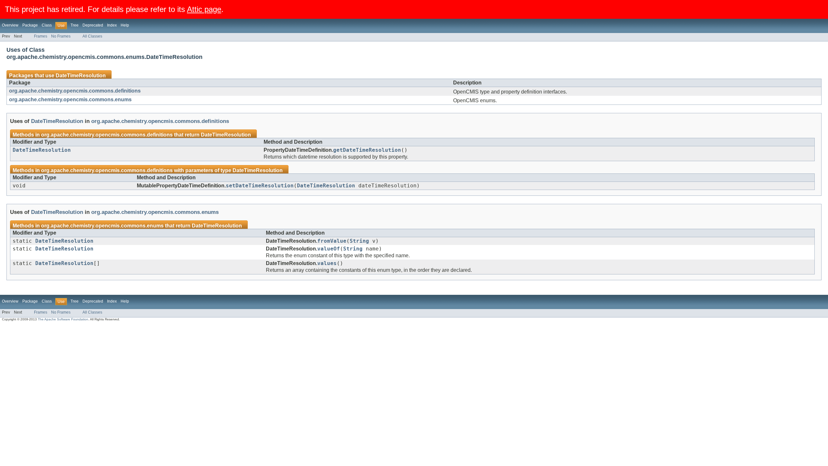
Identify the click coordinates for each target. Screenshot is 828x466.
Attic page (204, 9)
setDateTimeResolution (260, 186)
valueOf (328, 249)
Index (112, 25)
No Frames (61, 36)
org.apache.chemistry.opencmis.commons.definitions (75, 91)
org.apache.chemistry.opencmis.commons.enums (70, 99)
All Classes (92, 36)
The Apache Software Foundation (63, 319)
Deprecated (92, 25)
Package (30, 25)
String (359, 241)
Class (47, 25)
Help (125, 25)
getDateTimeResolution (367, 150)
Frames (40, 36)
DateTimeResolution (81, 75)
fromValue (331, 241)
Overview (10, 25)
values (327, 263)
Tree (75, 25)
